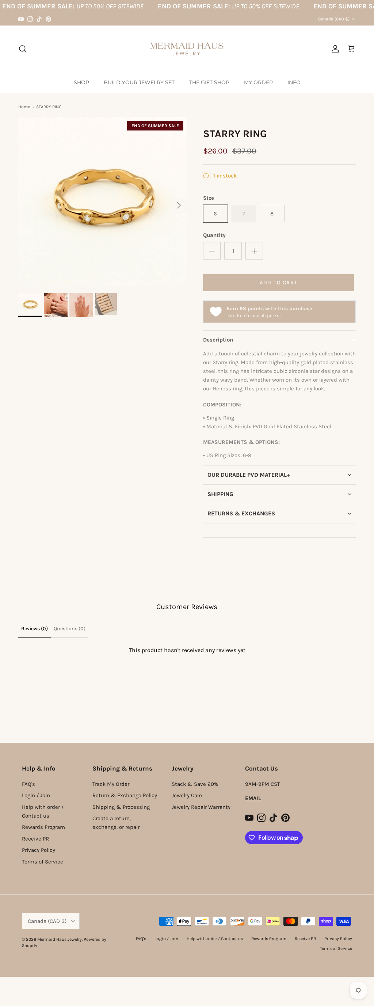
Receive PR (35, 838)
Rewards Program (43, 827)
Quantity (214, 235)
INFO (294, 82)
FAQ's (28, 784)
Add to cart (278, 282)
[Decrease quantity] (212, 251)
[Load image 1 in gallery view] (102, 201)
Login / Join (36, 795)
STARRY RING (49, 106)
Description (218, 339)
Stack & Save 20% (195, 784)
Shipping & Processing (121, 807)
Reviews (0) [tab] (34, 628)
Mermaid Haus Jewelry (59, 939)
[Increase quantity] (254, 251)
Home (24, 106)
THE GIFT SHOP (209, 82)
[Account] (334, 48)
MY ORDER (258, 82)
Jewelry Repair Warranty (201, 807)
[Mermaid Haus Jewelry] (187, 49)
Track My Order (110, 784)
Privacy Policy (38, 850)
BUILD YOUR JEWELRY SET (139, 82)
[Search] (22, 48)
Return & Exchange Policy (124, 795)
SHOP (81, 82)
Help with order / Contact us (215, 938)
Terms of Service (42, 861)
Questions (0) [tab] (69, 628)
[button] (279, 474)
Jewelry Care (187, 795)
